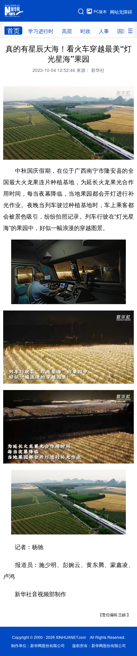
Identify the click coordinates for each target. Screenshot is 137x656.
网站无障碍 (121, 12)
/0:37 (30, 153)
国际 (122, 31)
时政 (85, 31)
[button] (8, 153)
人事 (104, 31)
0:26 (21, 153)
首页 (13, 30)
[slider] (110, 152)
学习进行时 (41, 31)
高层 (67, 31)
